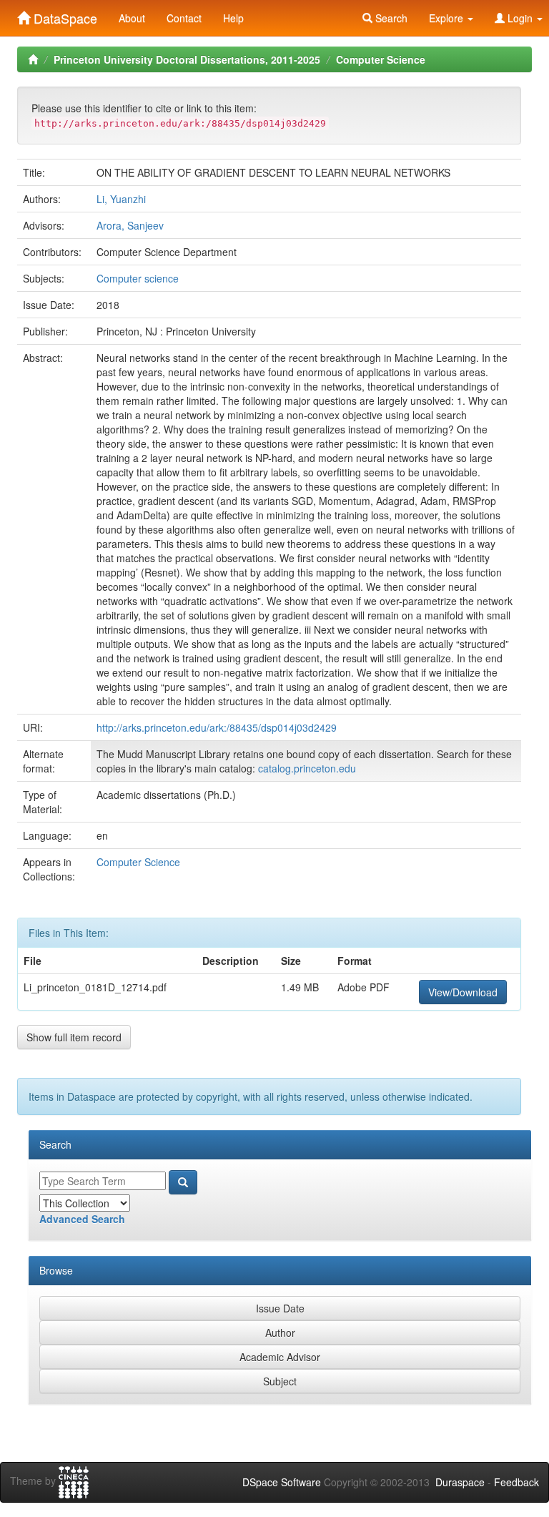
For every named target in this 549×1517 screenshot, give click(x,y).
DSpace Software (281, 1482)
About (132, 18)
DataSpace (63, 15)
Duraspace (460, 1482)
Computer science (138, 278)
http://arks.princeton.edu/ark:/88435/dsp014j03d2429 (217, 727)
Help (233, 18)
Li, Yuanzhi (121, 199)
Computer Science (380, 59)
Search (389, 18)
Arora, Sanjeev (130, 225)
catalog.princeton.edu (307, 768)
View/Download (463, 992)
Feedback (516, 1482)
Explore (447, 18)
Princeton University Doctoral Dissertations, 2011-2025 (187, 59)
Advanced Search (82, 1219)
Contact (184, 18)
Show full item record (74, 1037)
